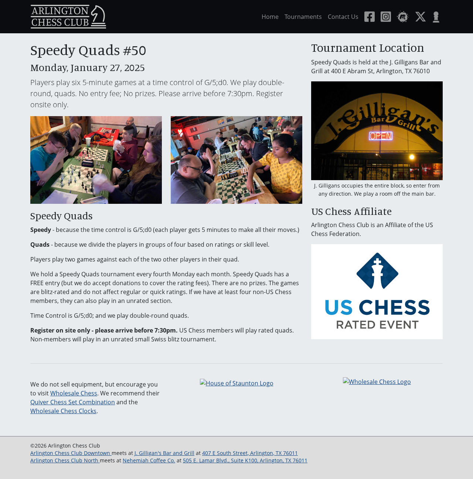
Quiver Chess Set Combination (72, 402)
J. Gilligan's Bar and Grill (164, 452)
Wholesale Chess (73, 393)
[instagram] (386, 16)
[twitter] (420, 16)
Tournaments (303, 17)
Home (270, 17)
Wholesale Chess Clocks (63, 411)
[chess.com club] (436, 16)
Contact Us (343, 17)
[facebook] (369, 16)
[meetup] (403, 16)
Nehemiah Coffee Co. (149, 460)
